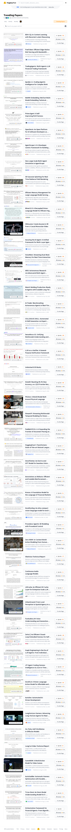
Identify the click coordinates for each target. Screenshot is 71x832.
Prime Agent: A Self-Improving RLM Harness (34, 114)
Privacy (22, 829)
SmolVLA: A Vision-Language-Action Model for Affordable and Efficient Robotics (37, 683)
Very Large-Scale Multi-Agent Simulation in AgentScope (36, 162)
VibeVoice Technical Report (35, 557)
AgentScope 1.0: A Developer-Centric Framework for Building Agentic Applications (36, 146)
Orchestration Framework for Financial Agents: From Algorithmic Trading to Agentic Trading (38, 809)
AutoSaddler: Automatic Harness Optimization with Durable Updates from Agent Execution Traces (37, 777)
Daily (5, 21)
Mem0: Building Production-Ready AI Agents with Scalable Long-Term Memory (38, 288)
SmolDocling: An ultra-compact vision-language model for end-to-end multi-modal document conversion (38, 509)
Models (43, 829)
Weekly (10, 21)
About (27, 829)
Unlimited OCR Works (33, 367)
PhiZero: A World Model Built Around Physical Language (35, 398)
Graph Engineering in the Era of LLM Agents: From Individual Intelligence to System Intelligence (38, 651)
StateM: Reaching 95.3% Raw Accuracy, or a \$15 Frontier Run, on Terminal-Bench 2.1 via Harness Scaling (38, 383)
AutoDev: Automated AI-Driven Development (34, 698)
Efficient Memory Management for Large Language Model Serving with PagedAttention (38, 193)
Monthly (16, 21)
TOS (18, 829)
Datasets (49, 829)
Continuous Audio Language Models (31, 572)
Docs (66, 829)
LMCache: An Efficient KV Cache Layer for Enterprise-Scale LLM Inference (36, 588)
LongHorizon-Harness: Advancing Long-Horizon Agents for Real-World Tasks (37, 714)
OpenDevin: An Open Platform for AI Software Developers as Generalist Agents (36, 130)
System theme (10, 829)
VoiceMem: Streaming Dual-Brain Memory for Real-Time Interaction (37, 256)
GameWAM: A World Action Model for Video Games (35, 762)
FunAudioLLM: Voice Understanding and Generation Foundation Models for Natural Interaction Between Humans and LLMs (37, 620)
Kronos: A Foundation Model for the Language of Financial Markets (38, 493)
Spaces (55, 829)
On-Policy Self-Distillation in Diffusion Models (35, 730)
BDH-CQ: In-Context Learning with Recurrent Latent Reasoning (37, 35)
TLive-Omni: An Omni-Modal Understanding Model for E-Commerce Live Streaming (35, 793)
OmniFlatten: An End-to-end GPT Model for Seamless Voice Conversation (36, 462)
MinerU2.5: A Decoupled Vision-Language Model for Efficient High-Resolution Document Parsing (38, 209)
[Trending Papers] (21, 21)
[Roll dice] (65, 26)
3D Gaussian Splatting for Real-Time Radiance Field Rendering (36, 178)
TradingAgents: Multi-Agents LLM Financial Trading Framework (37, 67)
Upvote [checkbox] (61, 35)
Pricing (61, 829)
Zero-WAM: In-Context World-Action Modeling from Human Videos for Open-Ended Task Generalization (36, 541)
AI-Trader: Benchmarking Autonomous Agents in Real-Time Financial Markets (37, 304)
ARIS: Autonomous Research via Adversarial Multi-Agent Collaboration (35, 271)
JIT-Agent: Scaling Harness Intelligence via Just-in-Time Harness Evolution (35, 666)
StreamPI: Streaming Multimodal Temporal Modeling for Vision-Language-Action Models (37, 414)
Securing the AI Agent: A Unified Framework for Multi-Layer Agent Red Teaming (37, 241)
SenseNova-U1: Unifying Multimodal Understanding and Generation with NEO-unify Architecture (36, 335)
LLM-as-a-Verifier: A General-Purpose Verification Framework (37, 351)
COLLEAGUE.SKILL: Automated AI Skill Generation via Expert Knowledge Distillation (36, 320)
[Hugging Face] (38, 829)
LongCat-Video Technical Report (37, 746)
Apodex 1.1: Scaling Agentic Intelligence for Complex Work (36, 83)
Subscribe (51, 7)
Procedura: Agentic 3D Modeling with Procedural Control (37, 525)
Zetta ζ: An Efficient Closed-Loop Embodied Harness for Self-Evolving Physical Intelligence (37, 635)
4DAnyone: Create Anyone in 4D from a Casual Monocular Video (36, 225)
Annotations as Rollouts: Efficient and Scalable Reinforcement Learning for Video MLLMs (37, 477)
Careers (33, 829)
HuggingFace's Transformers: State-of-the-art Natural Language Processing (38, 446)
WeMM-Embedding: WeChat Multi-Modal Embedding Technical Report (38, 99)
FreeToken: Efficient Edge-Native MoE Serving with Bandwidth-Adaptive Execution (37, 50)
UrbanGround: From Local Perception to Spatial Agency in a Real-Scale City (37, 603)
